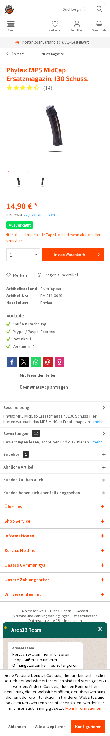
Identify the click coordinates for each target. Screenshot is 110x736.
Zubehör (15, 454)
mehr (98, 421)
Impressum (73, 620)
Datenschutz (38, 620)
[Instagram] (59, 362)
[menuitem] (11, 26)
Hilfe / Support (61, 611)
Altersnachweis (34, 611)
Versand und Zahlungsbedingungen (41, 615)
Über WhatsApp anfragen (43, 387)
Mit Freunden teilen (38, 375)
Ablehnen (17, 726)
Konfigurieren (88, 726)
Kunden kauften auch (23, 480)
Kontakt (82, 611)
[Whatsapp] (36, 362)
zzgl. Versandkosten (39, 214)
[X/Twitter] (24, 362)
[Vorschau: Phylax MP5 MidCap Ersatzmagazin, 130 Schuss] (18, 181)
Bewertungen (15, 433)
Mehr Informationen (83, 708)
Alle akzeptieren (50, 726)
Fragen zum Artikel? (61, 275)
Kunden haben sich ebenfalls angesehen (41, 492)
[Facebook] (12, 362)
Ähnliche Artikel (18, 467)
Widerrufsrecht (85, 615)
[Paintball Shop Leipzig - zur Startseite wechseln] (27, 9)
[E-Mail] (48, 362)
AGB (56, 620)
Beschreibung (16, 407)
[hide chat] (100, 629)
